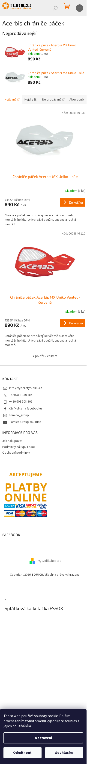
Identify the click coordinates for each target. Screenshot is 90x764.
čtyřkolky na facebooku (25, 408)
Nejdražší (30, 99)
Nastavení (43, 737)
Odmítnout (22, 752)
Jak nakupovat (12, 441)
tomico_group (19, 415)
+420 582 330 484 (20, 395)
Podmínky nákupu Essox (18, 447)
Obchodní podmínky (16, 452)
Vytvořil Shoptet (49, 561)
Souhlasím (64, 752)
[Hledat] (55, 8)
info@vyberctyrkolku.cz (25, 388)
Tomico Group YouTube (25, 422)
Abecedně (76, 99)
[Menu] (79, 8)
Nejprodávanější (53, 99)
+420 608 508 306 (20, 401)
